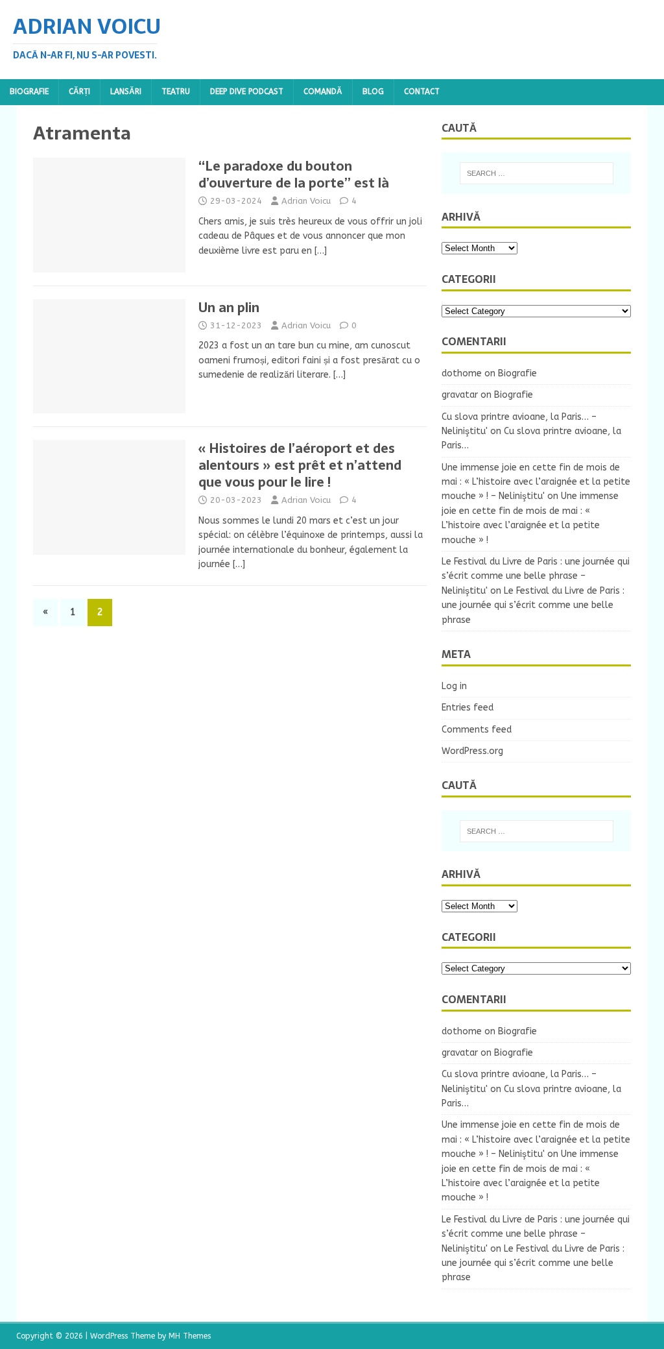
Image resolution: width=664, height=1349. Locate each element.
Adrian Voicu (306, 201)
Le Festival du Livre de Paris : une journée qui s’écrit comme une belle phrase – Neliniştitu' (536, 576)
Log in (454, 686)
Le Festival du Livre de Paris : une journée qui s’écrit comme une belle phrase (533, 605)
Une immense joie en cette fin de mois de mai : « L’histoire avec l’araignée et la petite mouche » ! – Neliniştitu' (536, 482)
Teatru (175, 91)
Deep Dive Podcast (246, 91)
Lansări (125, 91)
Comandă (322, 91)
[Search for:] (536, 173)
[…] (320, 250)
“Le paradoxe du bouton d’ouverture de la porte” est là (293, 174)
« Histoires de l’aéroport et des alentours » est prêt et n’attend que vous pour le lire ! (299, 465)
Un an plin (228, 307)
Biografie (29, 91)
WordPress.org (472, 751)
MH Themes (190, 1336)
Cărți (79, 91)
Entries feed (467, 707)
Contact (422, 91)
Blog (373, 91)
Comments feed (477, 729)
